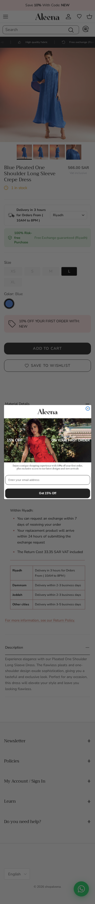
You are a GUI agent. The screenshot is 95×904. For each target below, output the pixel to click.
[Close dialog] (87, 408)
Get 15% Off (47, 493)
